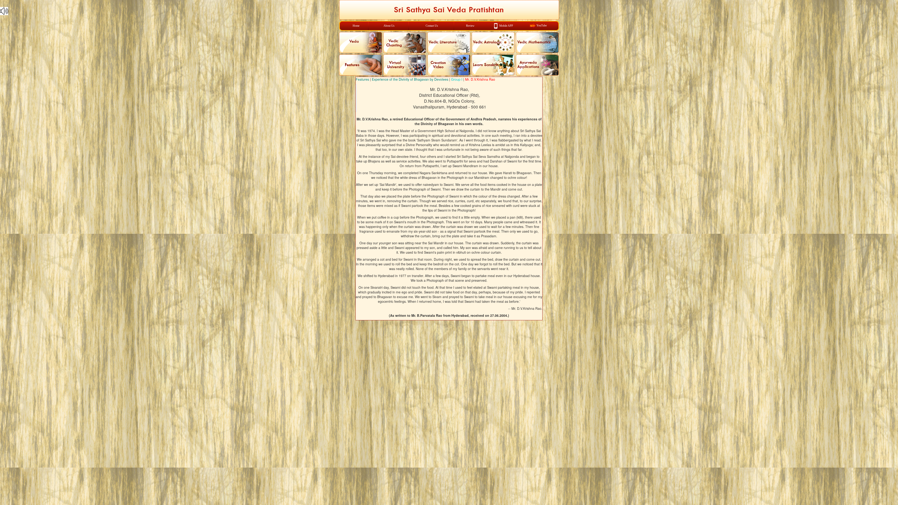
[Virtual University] (404, 65)
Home (356, 25)
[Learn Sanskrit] (493, 65)
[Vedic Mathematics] (537, 42)
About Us (389, 25)
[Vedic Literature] (448, 42)
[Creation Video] (448, 65)
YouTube (541, 25)
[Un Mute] (449, 11)
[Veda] (360, 42)
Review (470, 25)
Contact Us (432, 25)
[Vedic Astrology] (493, 42)
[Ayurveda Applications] (537, 65)
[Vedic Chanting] (404, 42)
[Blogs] (360, 65)
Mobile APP (506, 25)
